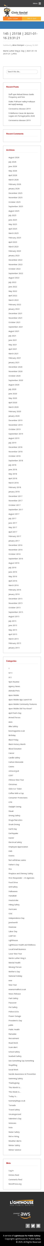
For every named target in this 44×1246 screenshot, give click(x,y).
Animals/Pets (14, 690)
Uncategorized (15, 1114)
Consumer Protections (18, 797)
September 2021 (16, 327)
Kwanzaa (12, 927)
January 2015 (14, 647)
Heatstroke (13, 900)
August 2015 (14, 616)
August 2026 (14, 157)
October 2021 (15, 322)
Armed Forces (14, 717)
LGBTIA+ (12, 936)
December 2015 (15, 598)
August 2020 (14, 384)
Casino (11, 766)
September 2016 (16, 558)
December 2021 (15, 313)
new (10, 980)
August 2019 (14, 438)
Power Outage (15, 1016)
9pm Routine (14, 682)
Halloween (13, 891)
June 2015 (13, 625)
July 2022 (12, 282)
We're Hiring (14, 1136)
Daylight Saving (15, 806)
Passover (13, 1002)
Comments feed (15, 1179)
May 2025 (13, 224)
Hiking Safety (14, 904)
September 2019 (16, 434)
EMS (10, 851)
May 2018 (13, 474)
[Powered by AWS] (22, 1215)
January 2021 (14, 362)
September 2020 (16, 380)
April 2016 (13, 581)
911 (10, 677)
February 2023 (15, 251)
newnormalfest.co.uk (17, 989)
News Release (15, 994)
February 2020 (15, 411)
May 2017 (13, 527)
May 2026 (13, 170)
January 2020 (14, 416)
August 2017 (14, 514)
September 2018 (16, 460)
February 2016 (15, 589)
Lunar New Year (15, 953)
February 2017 (15, 536)
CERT (11, 775)
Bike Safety (13, 726)
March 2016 (14, 585)
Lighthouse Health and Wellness (22, 945)
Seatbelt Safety (15, 1056)
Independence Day (16, 918)
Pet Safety (13, 1007)
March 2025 (14, 233)
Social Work (13, 1069)
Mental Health (14, 962)
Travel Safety (14, 1109)
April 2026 (13, 175)
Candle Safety (14, 757)
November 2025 (15, 197)
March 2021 (14, 353)
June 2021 (13, 340)
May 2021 (13, 344)
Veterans (12, 1123)
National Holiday (15, 976)
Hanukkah (13, 895)
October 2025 (15, 202)
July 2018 (12, 465)
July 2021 (12, 335)
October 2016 (15, 554)
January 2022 (14, 309)
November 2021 (15, 318)
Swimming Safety (16, 1078)
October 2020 (15, 376)
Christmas (13, 784)
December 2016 (15, 545)
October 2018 (15, 456)
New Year (13, 985)
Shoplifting (13, 1065)
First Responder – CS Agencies (21, 878)
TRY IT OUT (31, 18)
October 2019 (15, 429)
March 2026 (14, 179)
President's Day (15, 1020)
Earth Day (13, 829)
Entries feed (14, 1175)
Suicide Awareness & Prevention (22, 1074)
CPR (10, 802)
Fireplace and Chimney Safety (21, 873)
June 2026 (13, 166)
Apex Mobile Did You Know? (20, 708)
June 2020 (13, 393)
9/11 (11, 673)
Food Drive (13, 882)
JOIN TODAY (13, 18)
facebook (28, 1226)
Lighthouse (13, 940)
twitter (33, 1226)
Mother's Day (14, 971)
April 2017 (13, 532)
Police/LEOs (14, 1011)
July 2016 (12, 567)
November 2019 (15, 425)
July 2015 (12, 621)
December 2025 (15, 193)
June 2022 (13, 286)
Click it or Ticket (15, 788)
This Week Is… (15, 1092)
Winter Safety (14, 1145)
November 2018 (15, 451)
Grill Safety (13, 887)
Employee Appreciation (18, 846)
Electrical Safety (15, 842)
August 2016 (14, 563)
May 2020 (13, 398)
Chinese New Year (16, 780)
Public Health (14, 1029)
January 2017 (14, 540)
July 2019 (12, 442)
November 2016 (15, 549)
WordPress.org (15, 1184)
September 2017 (16, 509)
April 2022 (13, 295)
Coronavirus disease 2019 (20, 108)
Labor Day (13, 931)
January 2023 (14, 255)
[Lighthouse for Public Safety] (22, 1202)
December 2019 (15, 420)
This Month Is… (15, 1087)
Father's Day (14, 864)
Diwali (11, 811)
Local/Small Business (17, 949)
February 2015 (15, 643)
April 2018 (13, 478)
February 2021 (15, 358)
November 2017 (15, 500)
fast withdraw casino (17, 860)
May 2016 (13, 576)
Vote (11, 1127)
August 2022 (14, 277)
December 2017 (15, 496)
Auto (10, 722)
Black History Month (17, 744)
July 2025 (12, 215)
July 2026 (12, 162)
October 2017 (15, 505)
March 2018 (14, 482)
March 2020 (14, 407)
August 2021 (14, 331)
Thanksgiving (14, 1083)
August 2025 (14, 211)
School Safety (14, 1052)
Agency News (14, 686)
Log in (11, 1170)
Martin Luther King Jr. (17, 958)
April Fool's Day (15, 713)
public (11, 1025)
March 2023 (14, 246)
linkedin (38, 1226)
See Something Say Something (21, 1060)
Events (11, 855)
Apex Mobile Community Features (23, 704)
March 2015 (14, 639)
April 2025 (13, 228)
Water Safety (14, 1132)
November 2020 (15, 371)
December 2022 (15, 260)
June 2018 (13, 469)
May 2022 (13, 291)
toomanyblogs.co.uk (17, 1100)
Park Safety (13, 998)
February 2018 (15, 487)
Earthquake (13, 833)
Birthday (12, 735)
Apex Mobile (14, 695)
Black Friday (13, 740)
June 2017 (13, 523)
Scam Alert (13, 1047)
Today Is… (13, 1096)
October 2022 (15, 269)
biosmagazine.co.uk (17, 731)
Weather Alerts (15, 1141)
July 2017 (12, 518)
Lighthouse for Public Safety (27, 1235)
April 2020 (13, 402)
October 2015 (15, 607)
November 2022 (15, 264)
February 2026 (15, 184)
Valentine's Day (15, 1118)
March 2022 (14, 300)
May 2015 (13, 630)
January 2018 (14, 491)
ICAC (10, 913)
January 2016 (14, 594)
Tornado (12, 1105)
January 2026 (14, 188)
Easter (11, 838)
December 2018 (15, 447)
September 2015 (16, 612)
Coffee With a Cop (16, 793)
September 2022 (16, 273)
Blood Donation (15, 748)
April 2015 (13, 634)
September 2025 (16, 206)
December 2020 (15, 367)
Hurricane (13, 909)
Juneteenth (13, 922)
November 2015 (15, 603)
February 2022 (15, 304)
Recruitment (14, 1038)
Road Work (13, 1043)
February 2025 (15, 237)
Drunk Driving (14, 824)
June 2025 (13, 220)
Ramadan (12, 1034)
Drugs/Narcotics (15, 820)
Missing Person (15, 967)
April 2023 (13, 242)
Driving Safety (14, 815)
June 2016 (13, 572)
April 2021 (13, 349)
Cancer (11, 753)
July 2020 (12, 389)
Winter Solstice (15, 1150)
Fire (10, 869)
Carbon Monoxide (16, 762)
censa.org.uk (14, 771)
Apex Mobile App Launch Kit (20, 699)
